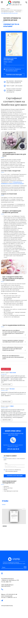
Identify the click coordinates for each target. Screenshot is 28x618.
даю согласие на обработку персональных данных (13, 70)
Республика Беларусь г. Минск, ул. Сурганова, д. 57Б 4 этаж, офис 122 (10, 580)
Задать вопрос (6, 369)
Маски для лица (8, 488)
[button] (23, 508)
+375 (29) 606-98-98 (13, 449)
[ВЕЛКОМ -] (14, 516)
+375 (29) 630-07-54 (15, 5)
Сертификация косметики (11, 491)
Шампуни (6, 486)
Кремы (5, 489)
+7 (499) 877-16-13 (11, 597)
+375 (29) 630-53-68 (11, 594)
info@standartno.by (7, 605)
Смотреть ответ (6, 384)
